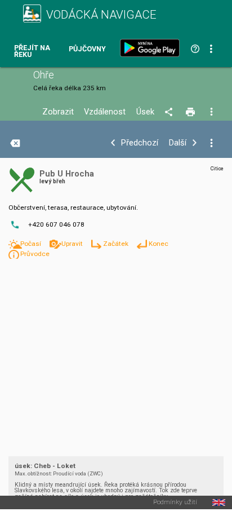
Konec (158, 244)
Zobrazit (58, 112)
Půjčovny (87, 49)
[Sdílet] (170, 112)
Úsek (145, 112)
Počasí (31, 244)
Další (177, 143)
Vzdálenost (105, 112)
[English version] (218, 502)
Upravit (72, 244)
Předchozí (139, 143)
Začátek (116, 244)
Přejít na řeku (32, 52)
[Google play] (152, 48)
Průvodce (35, 254)
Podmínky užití (175, 502)
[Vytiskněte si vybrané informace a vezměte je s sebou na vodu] (191, 112)
